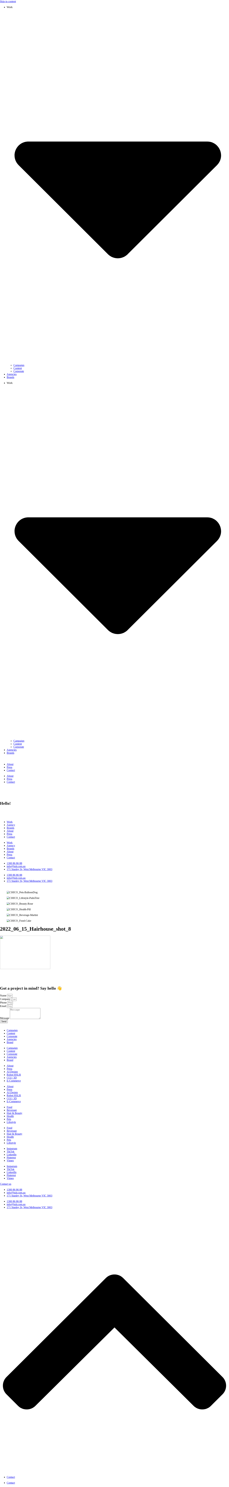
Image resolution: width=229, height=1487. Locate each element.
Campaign (18, 365)
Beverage (12, 1110)
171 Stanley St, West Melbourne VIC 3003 (29, 1195)
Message (5, 1018)
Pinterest (11, 1157)
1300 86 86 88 (14, 1189)
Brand (10, 1042)
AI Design (12, 1071)
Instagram (12, 1148)
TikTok (10, 1151)
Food (9, 1107)
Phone (3, 1002)
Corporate (18, 371)
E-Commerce (14, 1080)
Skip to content (8, 1)
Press (9, 767)
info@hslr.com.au (16, 1192)
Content (17, 368)
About (10, 764)
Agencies (12, 374)
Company (5, 999)
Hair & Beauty (14, 1113)
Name (3, 995)
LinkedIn (11, 1154)
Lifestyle (11, 1122)
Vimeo (10, 1160)
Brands (10, 377)
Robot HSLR (14, 1074)
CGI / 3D (12, 1077)
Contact (11, 770)
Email (3, 1006)
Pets (9, 1119)
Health (10, 1116)
